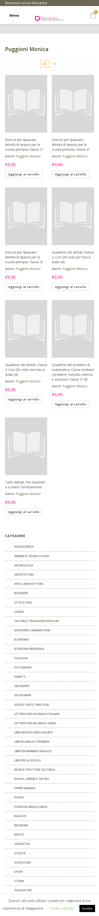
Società (20, 853)
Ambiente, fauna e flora (31, 556)
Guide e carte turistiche (31, 705)
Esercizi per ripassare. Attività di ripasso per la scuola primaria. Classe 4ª (24, 257)
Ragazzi (20, 816)
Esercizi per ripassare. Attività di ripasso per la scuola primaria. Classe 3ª (71, 144)
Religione (21, 825)
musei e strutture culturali (34, 770)
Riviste (19, 835)
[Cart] (93, 15)
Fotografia (23, 667)
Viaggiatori (23, 890)
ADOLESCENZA (24, 547)
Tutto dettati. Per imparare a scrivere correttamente (25, 484)
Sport (18, 872)
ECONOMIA (21, 639)
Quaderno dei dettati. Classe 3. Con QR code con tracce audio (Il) (26, 370)
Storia (19, 881)
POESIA (19, 797)
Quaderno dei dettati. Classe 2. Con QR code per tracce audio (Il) (73, 257)
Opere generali (25, 788)
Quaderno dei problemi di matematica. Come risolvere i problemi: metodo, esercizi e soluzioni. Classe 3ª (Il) (73, 372)
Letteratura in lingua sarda (35, 723)
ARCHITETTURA (24, 575)
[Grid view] (44, 64)
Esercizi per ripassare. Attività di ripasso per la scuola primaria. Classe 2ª (24, 144)
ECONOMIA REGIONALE (29, 649)
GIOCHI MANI (22, 695)
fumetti (20, 677)
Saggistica (22, 844)
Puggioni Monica (28, 156)
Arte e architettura (29, 584)
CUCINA (19, 612)
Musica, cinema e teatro (31, 779)
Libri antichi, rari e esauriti (33, 732)
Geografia (21, 686)
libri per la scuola (27, 760)
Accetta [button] (87, 908)
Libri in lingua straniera (32, 742)
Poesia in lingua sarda (30, 807)
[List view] (54, 64)
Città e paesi (23, 603)
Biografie (21, 593)
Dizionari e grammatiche (32, 630)
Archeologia (23, 565)
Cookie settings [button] (62, 908)
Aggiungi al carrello (24, 174)
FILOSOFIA (21, 658)
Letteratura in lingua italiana (37, 714)
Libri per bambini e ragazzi (33, 751)
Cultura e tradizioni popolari (36, 621)
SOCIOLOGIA (22, 862)
